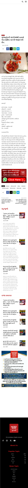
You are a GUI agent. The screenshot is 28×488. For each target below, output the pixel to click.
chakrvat (7, 186)
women (24, 188)
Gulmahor (23, 186)
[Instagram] (6, 440)
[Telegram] (18, 48)
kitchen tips (19, 188)
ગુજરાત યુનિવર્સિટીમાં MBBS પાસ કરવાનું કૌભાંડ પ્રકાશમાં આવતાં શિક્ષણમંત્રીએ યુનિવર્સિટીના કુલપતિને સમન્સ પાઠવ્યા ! (21, 202)
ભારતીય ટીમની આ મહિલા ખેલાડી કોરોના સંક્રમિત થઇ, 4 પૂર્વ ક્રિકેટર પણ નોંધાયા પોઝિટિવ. (7, 201)
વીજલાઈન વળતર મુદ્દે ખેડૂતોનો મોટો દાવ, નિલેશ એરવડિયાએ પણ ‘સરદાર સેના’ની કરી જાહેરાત (10, 241)
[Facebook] (7, 48)
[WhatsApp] (14, 48)
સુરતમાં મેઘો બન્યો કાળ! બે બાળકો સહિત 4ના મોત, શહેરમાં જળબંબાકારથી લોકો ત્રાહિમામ (10, 343)
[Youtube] (14, 440)
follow (18, 186)
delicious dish (13, 186)
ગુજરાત (3, 35)
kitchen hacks (12, 188)
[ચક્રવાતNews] (14, 428)
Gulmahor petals (5, 188)
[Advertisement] (14, 20)
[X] (11, 48)
